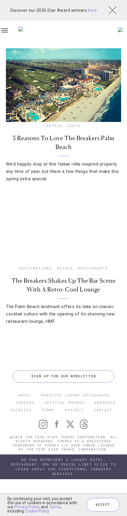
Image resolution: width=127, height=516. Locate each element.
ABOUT (24, 395)
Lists (74, 125)
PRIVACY (74, 410)
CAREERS (25, 402)
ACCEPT (103, 505)
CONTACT (103, 410)
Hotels (54, 125)
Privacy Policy (27, 507)
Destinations (35, 268)
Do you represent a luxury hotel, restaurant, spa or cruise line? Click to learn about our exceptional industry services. (63, 466)
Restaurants (93, 268)
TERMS (48, 410)
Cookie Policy (37, 511)
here (92, 10)
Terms (55, 507)
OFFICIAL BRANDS (64, 402)
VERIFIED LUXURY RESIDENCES (75, 395)
